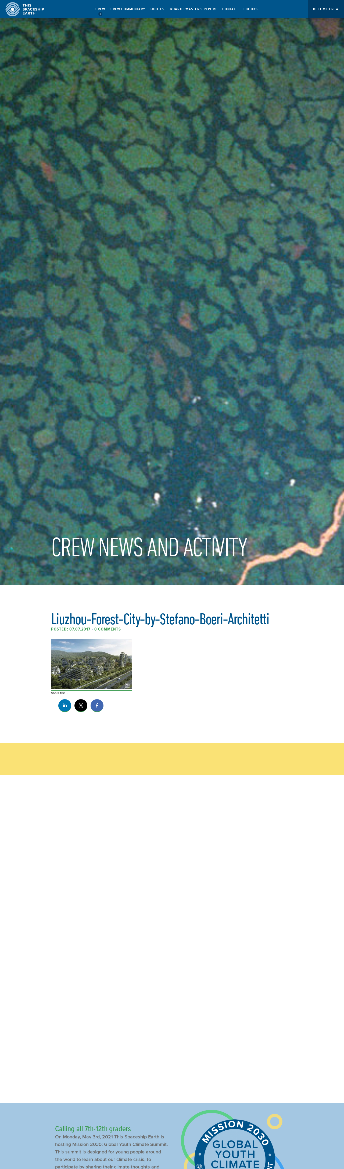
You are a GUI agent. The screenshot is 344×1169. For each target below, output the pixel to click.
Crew (100, 9)
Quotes (157, 9)
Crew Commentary (127, 9)
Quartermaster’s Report (193, 9)
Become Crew (326, 9)
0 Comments (107, 629)
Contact (230, 9)
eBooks (250, 9)
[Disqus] (172, 869)
